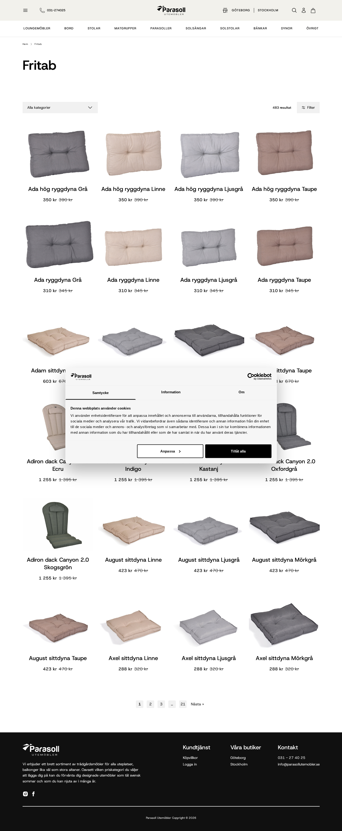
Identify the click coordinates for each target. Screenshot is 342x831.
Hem (25, 44)
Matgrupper (125, 28)
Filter (311, 107)
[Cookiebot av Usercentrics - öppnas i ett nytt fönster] (250, 376)
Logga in (190, 764)
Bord (69, 28)
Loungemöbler (37, 28)
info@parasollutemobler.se (299, 764)
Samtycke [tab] (100, 393)
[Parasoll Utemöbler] (171, 10)
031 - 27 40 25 (291, 757)
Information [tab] (171, 392)
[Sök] (294, 10)
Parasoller (161, 28)
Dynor (286, 28)
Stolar (94, 28)
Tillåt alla (238, 451)
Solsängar (196, 28)
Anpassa (167, 451)
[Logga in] (304, 10)
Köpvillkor (190, 757)
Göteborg (241, 10)
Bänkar (260, 28)
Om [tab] (241, 392)
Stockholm (268, 10)
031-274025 (56, 10)
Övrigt (313, 28)
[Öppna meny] (25, 10)
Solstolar (230, 28)
